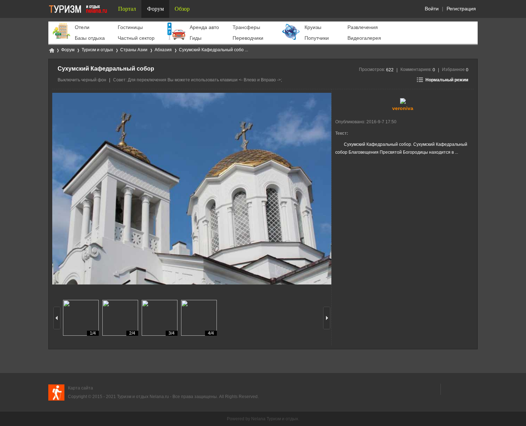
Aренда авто (204, 27)
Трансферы (246, 27)
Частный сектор (136, 38)
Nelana (258, 418)
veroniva (402, 108)
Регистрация (461, 8)
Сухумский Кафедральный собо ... (213, 49)
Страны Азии (133, 49)
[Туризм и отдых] (80, 9)
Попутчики (317, 38)
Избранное (455, 69)
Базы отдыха (90, 38)
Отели (82, 27)
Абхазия (163, 49)
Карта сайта (80, 388)
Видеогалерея (364, 38)
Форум (155, 9)
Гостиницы (130, 27)
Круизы (313, 27)
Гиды (195, 38)
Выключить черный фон (82, 79)
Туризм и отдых (51, 50)
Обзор (182, 9)
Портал (127, 9)
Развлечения (362, 27)
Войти (432, 8)
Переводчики (248, 38)
